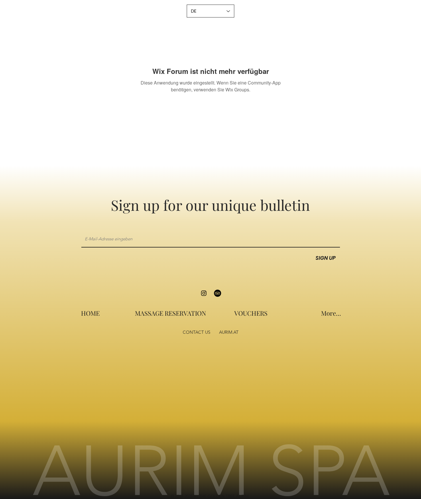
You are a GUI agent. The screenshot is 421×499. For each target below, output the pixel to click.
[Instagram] (203, 293)
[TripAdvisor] (217, 293)
